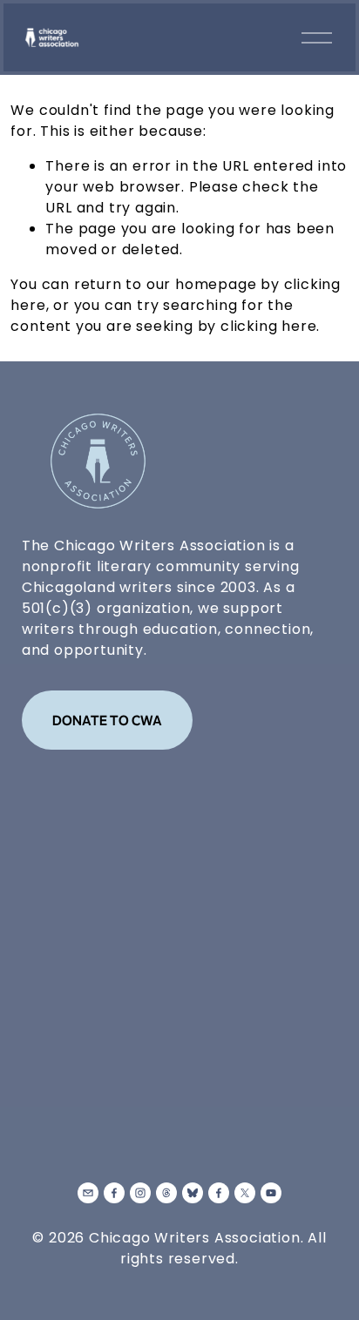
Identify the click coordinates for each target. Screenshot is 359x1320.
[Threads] (166, 1192)
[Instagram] (140, 1192)
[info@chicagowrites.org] (88, 1192)
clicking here (268, 326)
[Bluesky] (192, 1192)
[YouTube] (271, 1192)
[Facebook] (114, 1192)
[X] (244, 1192)
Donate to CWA (107, 720)
